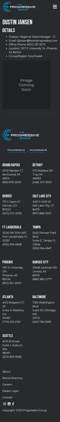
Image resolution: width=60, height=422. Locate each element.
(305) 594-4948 (12, 244)
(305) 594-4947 (42, 248)
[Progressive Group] (19, 6)
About (6, 371)
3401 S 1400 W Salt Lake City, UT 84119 (43, 205)
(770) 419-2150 (11, 321)
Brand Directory (12, 378)
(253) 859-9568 (11, 356)
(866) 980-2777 (42, 279)
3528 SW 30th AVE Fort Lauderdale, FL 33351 (15, 236)
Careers (7, 384)
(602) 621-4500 (11, 283)
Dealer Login (10, 391)
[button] (55, 7)
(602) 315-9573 (36, 44)
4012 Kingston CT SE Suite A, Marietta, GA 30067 (13, 310)
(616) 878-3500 (11, 182)
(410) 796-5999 (41, 321)
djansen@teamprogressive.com (37, 40)
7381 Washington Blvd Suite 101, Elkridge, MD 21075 (44, 310)
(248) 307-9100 (42, 182)
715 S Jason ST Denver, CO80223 (11, 205)
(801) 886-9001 (41, 213)
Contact (7, 397)
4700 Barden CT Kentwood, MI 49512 (12, 174)
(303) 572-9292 (12, 213)
